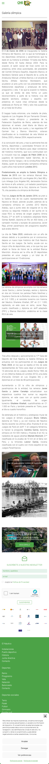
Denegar (24, 748)
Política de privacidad (31, 761)
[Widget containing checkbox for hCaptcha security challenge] (21, 593)
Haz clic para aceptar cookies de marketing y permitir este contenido (24, 335)
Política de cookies (16, 761)
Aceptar (24, 741)
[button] (45, 716)
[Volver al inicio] (24, 3)
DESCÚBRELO (24, 545)
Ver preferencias (24, 755)
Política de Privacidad (20, 582)
